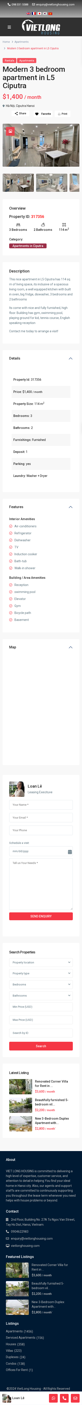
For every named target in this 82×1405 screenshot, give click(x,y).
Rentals (9, 60)
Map (12, 647)
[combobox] (41, 962)
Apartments (21, 41)
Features (16, 507)
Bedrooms (19, 984)
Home (6, 41)
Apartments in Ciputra (27, 246)
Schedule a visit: (19, 843)
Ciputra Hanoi (25, 106)
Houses (11, 1344)
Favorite (46, 113)
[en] (28, 12)
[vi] (50, 12)
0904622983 (19, 1231)
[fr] (34, 12)
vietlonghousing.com (25, 1245)
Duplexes (12, 1357)
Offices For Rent (17, 1370)
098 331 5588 (20, 4)
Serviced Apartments (20, 1337)
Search (41, 1046)
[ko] (45, 12)
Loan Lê (35, 786)
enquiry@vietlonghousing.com (55, 4)
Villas (9, 1350)
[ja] (39, 12)
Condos (11, 1363)
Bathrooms (20, 995)
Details (14, 358)
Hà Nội (10, 106)
